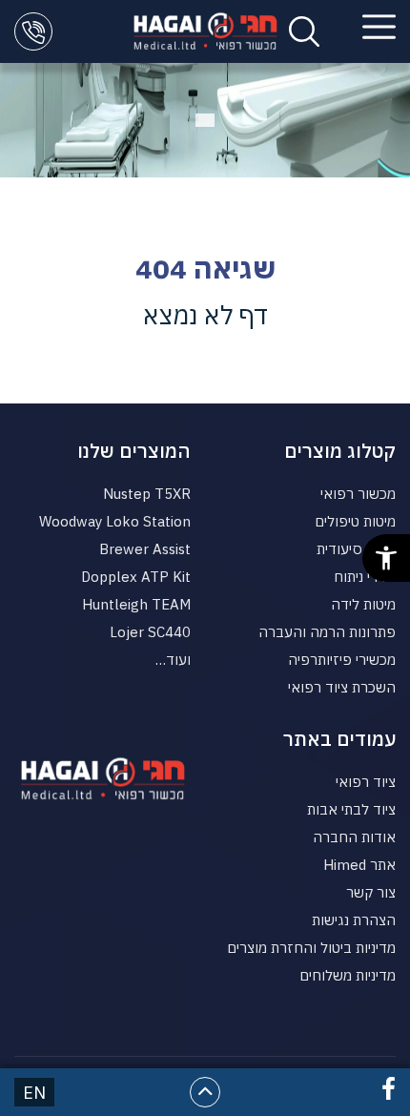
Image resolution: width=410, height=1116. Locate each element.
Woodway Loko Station (115, 521)
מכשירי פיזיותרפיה (342, 660)
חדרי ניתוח (365, 577)
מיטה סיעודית (356, 549)
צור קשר (371, 892)
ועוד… (173, 660)
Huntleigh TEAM (136, 604)
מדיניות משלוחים (347, 975)
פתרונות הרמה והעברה (327, 632)
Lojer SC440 (150, 632)
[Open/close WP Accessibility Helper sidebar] (386, 558)
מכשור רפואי (358, 494)
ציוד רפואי (366, 782)
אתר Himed (359, 865)
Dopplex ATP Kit (136, 577)
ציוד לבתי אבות (351, 809)
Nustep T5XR (147, 494)
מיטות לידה (363, 604)
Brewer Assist (145, 549)
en (34, 1093)
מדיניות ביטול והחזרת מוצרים (311, 948)
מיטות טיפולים (355, 521)
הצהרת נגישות (354, 920)
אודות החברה (354, 837)
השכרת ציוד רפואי (342, 687)
